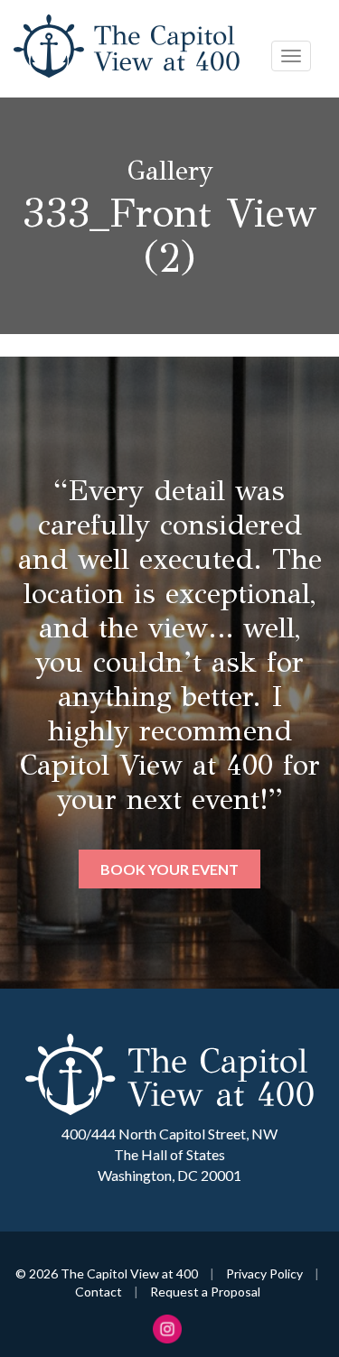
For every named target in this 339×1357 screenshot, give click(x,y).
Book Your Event (169, 869)
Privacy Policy (264, 1273)
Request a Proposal (205, 1291)
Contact (98, 1291)
